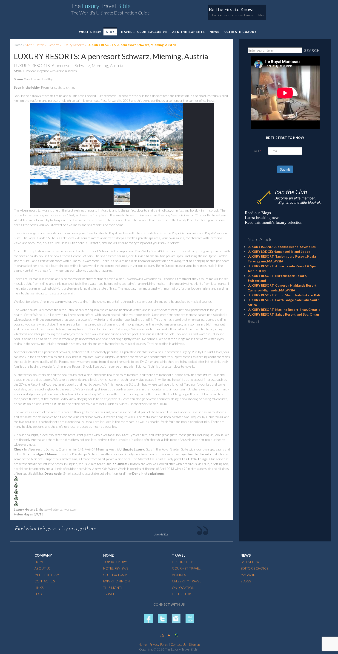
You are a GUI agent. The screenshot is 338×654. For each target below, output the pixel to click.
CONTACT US (44, 581)
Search (312, 50)
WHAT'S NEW (90, 32)
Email (255, 151)
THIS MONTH (113, 588)
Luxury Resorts (73, 45)
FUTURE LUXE (182, 594)
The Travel (101, 5)
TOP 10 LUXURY (115, 562)
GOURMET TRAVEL (186, 568)
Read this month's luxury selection (273, 222)
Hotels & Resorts (47, 45)
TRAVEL (126, 32)
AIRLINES (179, 575)
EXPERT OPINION (116, 581)
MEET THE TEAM (46, 575)
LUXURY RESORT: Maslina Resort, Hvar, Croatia (284, 309)
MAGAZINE (249, 575)
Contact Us (178, 644)
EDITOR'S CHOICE (254, 568)
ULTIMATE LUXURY (240, 32)
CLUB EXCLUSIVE (152, 32)
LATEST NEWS (251, 562)
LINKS (38, 588)
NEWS (215, 32)
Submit (285, 169)
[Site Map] (162, 635)
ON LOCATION (183, 588)
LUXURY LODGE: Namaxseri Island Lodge (279, 251)
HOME (39, 562)
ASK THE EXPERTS (188, 32)
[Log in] (169, 635)
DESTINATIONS (183, 562)
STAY (110, 32)
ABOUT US (42, 568)
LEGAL (39, 594)
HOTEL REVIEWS (115, 568)
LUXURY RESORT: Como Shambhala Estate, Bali (284, 295)
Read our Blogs (258, 212)
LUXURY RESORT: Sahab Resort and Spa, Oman (283, 314)
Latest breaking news (262, 217)
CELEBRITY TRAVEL (186, 581)
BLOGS (246, 581)
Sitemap (194, 644)
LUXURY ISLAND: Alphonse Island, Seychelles (282, 247)
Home (18, 45)
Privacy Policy (158, 644)
